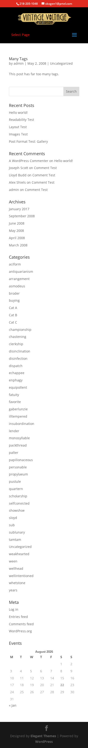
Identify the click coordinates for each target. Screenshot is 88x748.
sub (12, 525)
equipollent (18, 387)
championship (20, 329)
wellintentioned (21, 576)
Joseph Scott (18, 168)
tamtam (15, 539)
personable (18, 467)
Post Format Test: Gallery (28, 141)
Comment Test (45, 168)
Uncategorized (61, 63)
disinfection (18, 358)
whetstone (17, 583)
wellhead (16, 568)
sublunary (17, 532)
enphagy (16, 380)
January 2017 (19, 209)
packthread (18, 445)
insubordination (21, 423)
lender (14, 431)
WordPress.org (20, 631)
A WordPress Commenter (28, 160)
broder (14, 293)
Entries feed (18, 616)
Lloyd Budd (18, 175)
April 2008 (17, 238)
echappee (16, 373)
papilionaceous (21, 460)
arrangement (19, 279)
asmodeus (17, 286)
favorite (15, 402)
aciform (15, 264)
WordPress (44, 741)
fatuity (14, 394)
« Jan (12, 705)
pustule (15, 481)
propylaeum (18, 474)
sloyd (13, 517)
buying (14, 300)
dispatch (16, 366)
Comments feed (21, 624)
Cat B (13, 315)
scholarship (18, 496)
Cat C (13, 322)
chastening (17, 336)
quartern (16, 489)
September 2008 (22, 216)
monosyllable (19, 438)
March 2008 (18, 245)
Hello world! (18, 112)
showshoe (17, 510)
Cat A (13, 307)
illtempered (18, 416)
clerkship (16, 344)
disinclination (19, 351)
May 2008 (16, 230)
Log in (13, 609)
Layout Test (18, 127)
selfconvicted (19, 503)
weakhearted (19, 554)
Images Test (18, 134)
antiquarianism (21, 271)
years (13, 590)
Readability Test (21, 119)
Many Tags (18, 58)
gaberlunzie (18, 409)
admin (19, 63)
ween (13, 561)
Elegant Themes (43, 736)
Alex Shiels (17, 182)
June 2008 (16, 223)
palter (13, 452)
